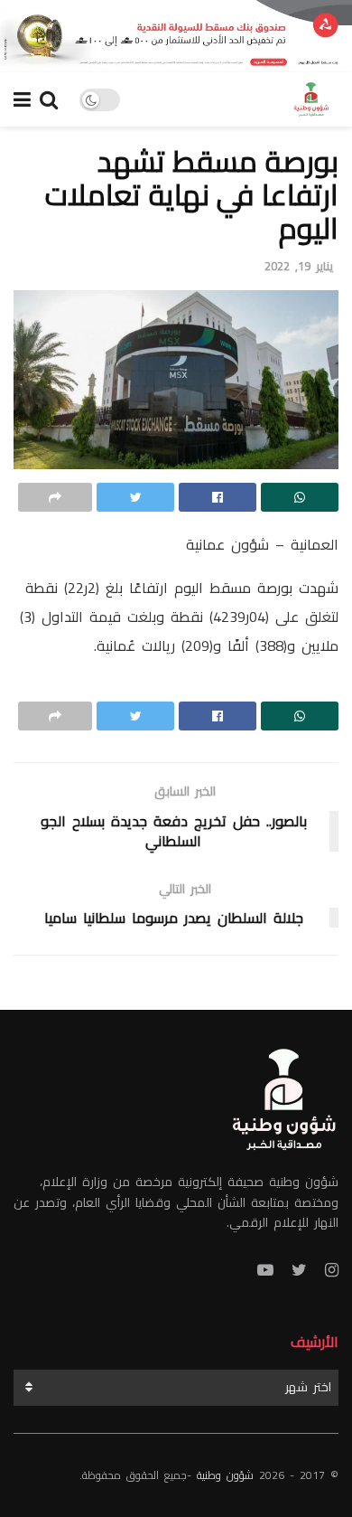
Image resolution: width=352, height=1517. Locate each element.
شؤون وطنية (225, 1475)
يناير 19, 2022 (298, 266)
